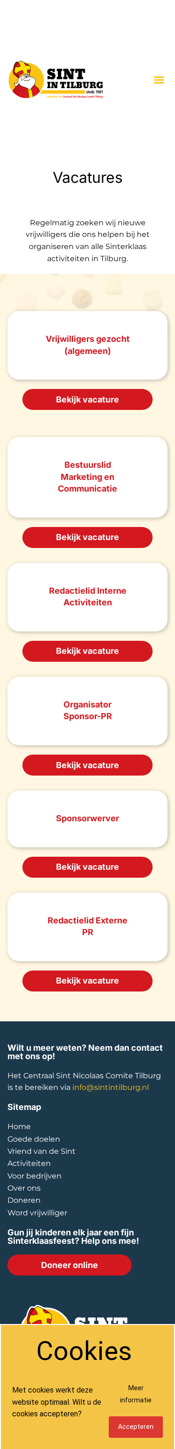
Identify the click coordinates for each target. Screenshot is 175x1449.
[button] (159, 79)
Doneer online (69, 1265)
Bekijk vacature (87, 399)
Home (19, 1126)
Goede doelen (33, 1139)
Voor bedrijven (34, 1176)
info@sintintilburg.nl (110, 1087)
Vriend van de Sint (41, 1151)
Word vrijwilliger (37, 1212)
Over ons (24, 1188)
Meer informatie (136, 1394)
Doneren (24, 1200)
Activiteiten (29, 1163)
